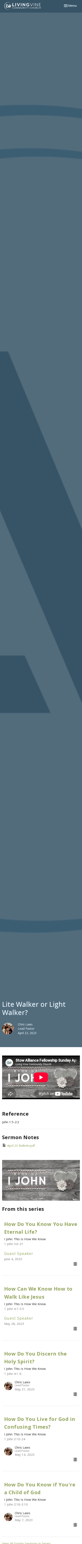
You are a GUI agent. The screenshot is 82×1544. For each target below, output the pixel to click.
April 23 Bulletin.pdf (21, 1145)
